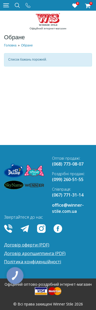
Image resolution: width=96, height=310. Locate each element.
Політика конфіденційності (32, 262)
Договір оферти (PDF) (26, 245)
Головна (10, 45)
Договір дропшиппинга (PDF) (35, 253)
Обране (27, 45)
